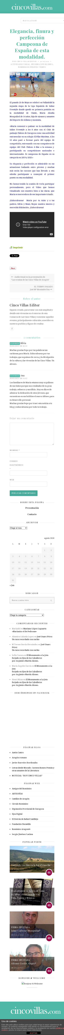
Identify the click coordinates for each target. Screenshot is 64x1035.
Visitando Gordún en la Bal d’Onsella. (31, 865)
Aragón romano (19, 757)
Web (12, 480)
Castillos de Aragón (20, 799)
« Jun (12, 585)
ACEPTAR (33, 1033)
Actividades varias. (20, 64)
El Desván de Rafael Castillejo (25, 819)
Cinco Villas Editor (27, 61)
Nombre (15, 450)
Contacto (32, 514)
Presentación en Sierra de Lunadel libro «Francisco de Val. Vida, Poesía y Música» (28, 894)
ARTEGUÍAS (17, 794)
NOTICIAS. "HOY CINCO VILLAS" (27, 776)
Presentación (32, 507)
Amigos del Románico (22, 789)
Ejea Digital (17, 814)
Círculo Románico (20, 804)
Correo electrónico (16, 465)
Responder (14, 343)
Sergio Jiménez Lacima (22, 834)
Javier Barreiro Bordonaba (24, 763)
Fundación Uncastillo (21, 824)
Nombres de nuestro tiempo (32, 67)
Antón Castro (18, 752)
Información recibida (42, 64)
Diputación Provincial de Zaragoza (28, 809)
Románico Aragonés (21, 829)
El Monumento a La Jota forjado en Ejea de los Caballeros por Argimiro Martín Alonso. (30, 658)
